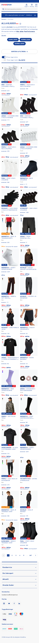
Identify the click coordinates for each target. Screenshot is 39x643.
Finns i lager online (12, 57)
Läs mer (3, 35)
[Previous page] (4, 555)
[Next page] (36, 555)
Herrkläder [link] (25, 39)
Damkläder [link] (13, 39)
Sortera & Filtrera (18, 51)
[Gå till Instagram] (4, 603)
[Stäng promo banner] (35, 15)
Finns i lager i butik (12, 60)
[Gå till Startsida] (6, 5)
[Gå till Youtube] (9, 603)
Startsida (3, 19)
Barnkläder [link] (19, 43)
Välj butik (22, 60)
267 (30, 555)
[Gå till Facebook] (14, 603)
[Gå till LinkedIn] (19, 603)
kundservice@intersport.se (10, 594)
